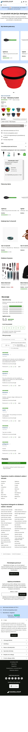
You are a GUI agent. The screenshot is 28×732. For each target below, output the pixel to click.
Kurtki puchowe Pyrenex (20, 517)
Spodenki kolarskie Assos (20, 528)
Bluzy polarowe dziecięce (20, 511)
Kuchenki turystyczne (6, 528)
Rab (2, 485)
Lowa (2, 489)
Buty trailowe (4, 536)
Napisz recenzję (16, 99)
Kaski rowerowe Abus (19, 545)
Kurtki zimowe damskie (6, 511)
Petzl (16, 498)
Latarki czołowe (4, 524)
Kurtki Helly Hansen (19, 519)
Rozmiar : (3, 119)
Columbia (17, 483)
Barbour (3, 498)
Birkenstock (17, 496)
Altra (2, 490)
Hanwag (17, 494)
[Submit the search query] (26, 5)
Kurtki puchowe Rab (19, 532)
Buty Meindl (17, 524)
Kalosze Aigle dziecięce (20, 513)
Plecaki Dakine (18, 526)
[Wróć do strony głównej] (2, 554)
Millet (2, 492)
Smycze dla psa (18, 536)
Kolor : (4, 106)
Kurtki (16, 515)
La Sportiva (3, 487)
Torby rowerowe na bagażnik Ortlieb (19, 539)
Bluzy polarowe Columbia (21, 521)
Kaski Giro (17, 530)
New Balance (18, 492)
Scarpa (16, 485)
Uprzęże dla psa (18, 534)
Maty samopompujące (6, 523)
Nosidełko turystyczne (6, 547)
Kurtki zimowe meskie (6, 517)
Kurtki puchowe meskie (6, 515)
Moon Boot (3, 494)
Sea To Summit (5, 95)
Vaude (16, 487)
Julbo (16, 490)
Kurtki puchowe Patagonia (21, 547)
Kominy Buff (17, 543)
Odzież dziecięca (18, 509)
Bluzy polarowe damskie (6, 513)
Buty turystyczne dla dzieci (6, 542)
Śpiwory (3, 526)
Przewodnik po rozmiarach (20, 119)
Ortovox (3, 483)
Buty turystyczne (5, 534)
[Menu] (1, 5)
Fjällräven (17, 481)
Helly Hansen (4, 496)
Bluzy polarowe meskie (6, 519)
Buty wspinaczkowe (5, 540)
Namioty (3, 521)
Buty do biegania (5, 538)
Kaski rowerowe (4, 545)
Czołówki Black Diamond (20, 523)
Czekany (3, 532)
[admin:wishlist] (25, 125)
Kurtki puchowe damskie (6, 509)
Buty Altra (17, 541)
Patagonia (3, 481)
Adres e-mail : (14, 591)
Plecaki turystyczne (5, 530)
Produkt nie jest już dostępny (12, 125)
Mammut (17, 489)
